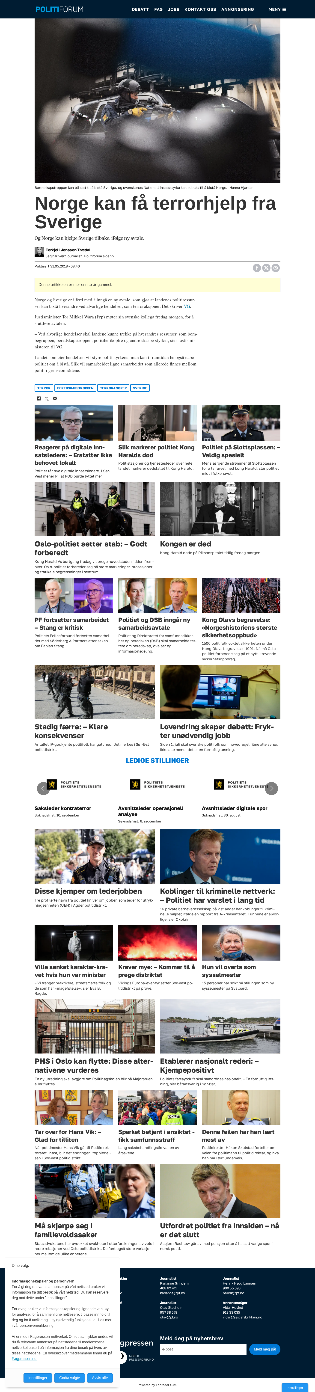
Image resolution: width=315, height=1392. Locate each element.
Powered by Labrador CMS (157, 1385)
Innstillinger (295, 1387)
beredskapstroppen (75, 388)
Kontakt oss (200, 9)
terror (44, 388)
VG (187, 306)
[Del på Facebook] (256, 266)
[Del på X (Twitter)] (266, 266)
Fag (158, 9)
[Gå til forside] (81, 9)
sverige (140, 388)
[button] (43, 788)
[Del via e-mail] (275, 266)
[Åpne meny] (277, 9)
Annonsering (237, 9)
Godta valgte (69, 1378)
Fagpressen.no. (24, 1359)
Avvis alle (100, 1378)
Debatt (140, 9)
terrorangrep (113, 388)
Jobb (173, 9)
